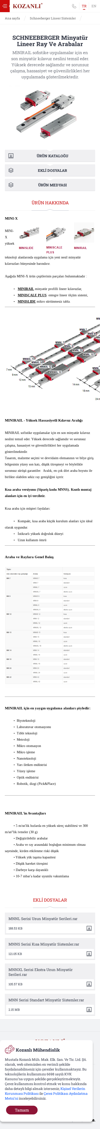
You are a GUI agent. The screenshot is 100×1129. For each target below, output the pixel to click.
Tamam (22, 1109)
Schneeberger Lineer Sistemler (53, 18)
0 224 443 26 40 (74, 6)
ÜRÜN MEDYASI (52, 185)
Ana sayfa (12, 18)
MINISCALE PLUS (32, 295)
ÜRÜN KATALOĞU (52, 155)
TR (84, 6)
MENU (5, 6)
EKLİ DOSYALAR (52, 170)
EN (94, 6)
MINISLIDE (27, 301)
